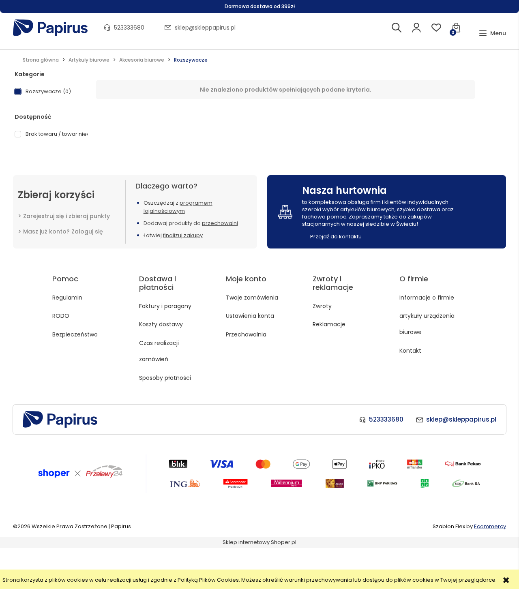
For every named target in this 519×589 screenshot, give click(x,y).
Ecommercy (490, 526)
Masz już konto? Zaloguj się (63, 231)
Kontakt (410, 351)
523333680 (129, 28)
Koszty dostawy (161, 324)
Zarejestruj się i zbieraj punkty (66, 216)
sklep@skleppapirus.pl (205, 28)
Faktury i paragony (165, 306)
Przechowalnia (246, 334)
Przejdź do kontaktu (336, 236)
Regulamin (67, 297)
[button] (492, 33)
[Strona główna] (50, 27)
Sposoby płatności (165, 378)
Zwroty (322, 306)
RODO (60, 316)
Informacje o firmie (426, 297)
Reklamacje (329, 324)
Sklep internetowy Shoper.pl (259, 542)
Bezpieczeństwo (75, 334)
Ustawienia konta (250, 316)
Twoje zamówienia (252, 297)
